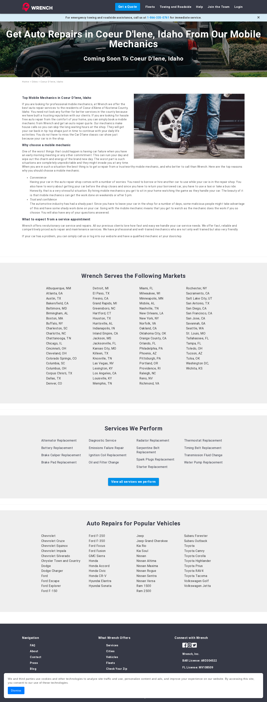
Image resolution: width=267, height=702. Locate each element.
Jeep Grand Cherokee (152, 541)
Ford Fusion (97, 551)
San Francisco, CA (199, 313)
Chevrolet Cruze (53, 541)
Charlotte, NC (56, 333)
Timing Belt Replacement (203, 448)
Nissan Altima (146, 561)
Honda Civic (97, 571)
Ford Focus (97, 546)
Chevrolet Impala (53, 551)
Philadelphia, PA (151, 348)
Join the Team (219, 7)
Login (238, 7)
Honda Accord (99, 566)
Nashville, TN (149, 308)
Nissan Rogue (146, 571)
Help (199, 7)
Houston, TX (102, 318)
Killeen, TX (100, 353)
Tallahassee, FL (197, 338)
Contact (35, 657)
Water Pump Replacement (203, 462)
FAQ (32, 645)
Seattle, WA (195, 328)
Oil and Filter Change (104, 462)
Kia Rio (141, 546)
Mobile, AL (147, 303)
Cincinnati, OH (56, 348)
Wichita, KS (194, 368)
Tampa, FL (193, 343)
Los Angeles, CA (104, 373)
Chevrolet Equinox (54, 546)
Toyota (189, 546)
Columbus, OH (56, 368)
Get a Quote (127, 7)
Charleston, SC (57, 328)
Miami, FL (146, 288)
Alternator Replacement (59, 440)
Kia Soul (142, 551)
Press (34, 662)
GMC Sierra (97, 556)
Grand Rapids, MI (105, 303)
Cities (35, 81)
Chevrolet (48, 536)
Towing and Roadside (176, 7)
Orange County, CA (153, 338)
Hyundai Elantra (100, 581)
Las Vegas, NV (103, 363)
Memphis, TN (102, 383)
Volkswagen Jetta (197, 586)
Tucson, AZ (194, 353)
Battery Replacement (57, 448)
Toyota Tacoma (195, 576)
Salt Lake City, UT (199, 298)
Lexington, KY (103, 368)
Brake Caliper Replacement (61, 455)
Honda (93, 561)
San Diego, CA (196, 308)
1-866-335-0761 (158, 17)
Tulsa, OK (193, 358)
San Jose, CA (195, 318)
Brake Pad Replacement (59, 462)
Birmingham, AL (57, 313)
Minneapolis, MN (151, 298)
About (34, 651)
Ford (44, 576)
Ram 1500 (143, 586)
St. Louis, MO (196, 333)
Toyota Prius (193, 566)
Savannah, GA (195, 323)
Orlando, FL (147, 343)
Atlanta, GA (54, 293)
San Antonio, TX (198, 303)
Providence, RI (150, 368)
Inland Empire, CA (105, 333)
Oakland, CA (148, 328)
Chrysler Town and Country (61, 561)
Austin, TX (53, 298)
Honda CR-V (97, 576)
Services (112, 645)
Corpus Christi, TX (59, 373)
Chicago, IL (54, 343)
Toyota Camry (194, 551)
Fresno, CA (100, 298)
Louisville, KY (102, 378)
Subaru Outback (195, 541)
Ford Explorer (51, 586)
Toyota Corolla (195, 556)
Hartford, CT (102, 313)
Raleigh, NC (147, 373)
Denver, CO (54, 383)
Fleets (150, 7)
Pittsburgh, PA (150, 358)
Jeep (140, 536)
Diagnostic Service (102, 440)
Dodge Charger (52, 571)
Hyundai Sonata (100, 586)
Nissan (141, 556)
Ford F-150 (49, 591)
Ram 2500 (143, 591)
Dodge (46, 566)
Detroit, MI (101, 288)
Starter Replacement (152, 467)
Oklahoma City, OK (152, 333)
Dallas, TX (53, 378)
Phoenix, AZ (148, 353)
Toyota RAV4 (193, 571)
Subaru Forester (196, 536)
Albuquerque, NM (58, 288)
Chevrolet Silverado (55, 556)
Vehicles (112, 657)
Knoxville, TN (102, 358)
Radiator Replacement (152, 440)
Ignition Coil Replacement (108, 455)
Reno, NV (146, 378)
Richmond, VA (149, 383)
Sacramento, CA (198, 293)
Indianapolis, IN (104, 328)
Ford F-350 (97, 541)
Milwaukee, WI (149, 293)
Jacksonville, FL (104, 343)
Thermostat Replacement (203, 440)
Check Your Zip (116, 668)
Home (25, 81)
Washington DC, (197, 363)
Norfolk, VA (147, 323)
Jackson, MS (102, 338)
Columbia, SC (55, 363)
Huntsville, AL (103, 323)
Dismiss (16, 690)
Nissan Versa (145, 581)
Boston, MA (54, 318)
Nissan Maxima (147, 566)
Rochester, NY (196, 288)
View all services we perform (133, 482)
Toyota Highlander (197, 561)
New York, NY (149, 318)
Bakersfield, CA (57, 303)
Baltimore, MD (56, 308)
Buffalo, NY (54, 323)
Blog (33, 668)
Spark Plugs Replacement (155, 459)
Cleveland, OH (56, 353)
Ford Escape (50, 581)
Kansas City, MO (104, 348)
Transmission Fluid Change (203, 455)
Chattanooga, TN (58, 338)
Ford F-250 (97, 536)
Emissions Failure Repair (106, 448)
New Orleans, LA (151, 313)
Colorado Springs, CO (61, 358)
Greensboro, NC (104, 308)
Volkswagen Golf (196, 581)
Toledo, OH (194, 348)
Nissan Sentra (146, 576)
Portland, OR (148, 363)
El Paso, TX (101, 293)
